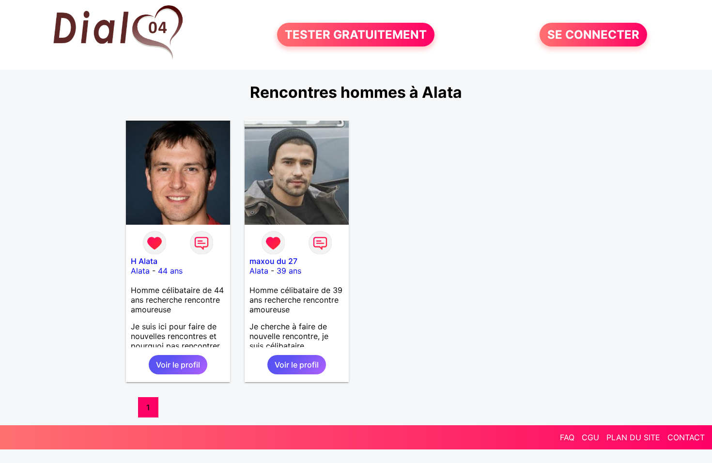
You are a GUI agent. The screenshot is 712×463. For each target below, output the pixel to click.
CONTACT (686, 437)
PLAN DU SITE (633, 437)
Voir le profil (178, 365)
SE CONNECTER (593, 35)
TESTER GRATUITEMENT (356, 35)
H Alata (144, 261)
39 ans (289, 271)
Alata (140, 271)
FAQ (567, 437)
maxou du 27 (273, 261)
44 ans (170, 271)
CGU (590, 437)
